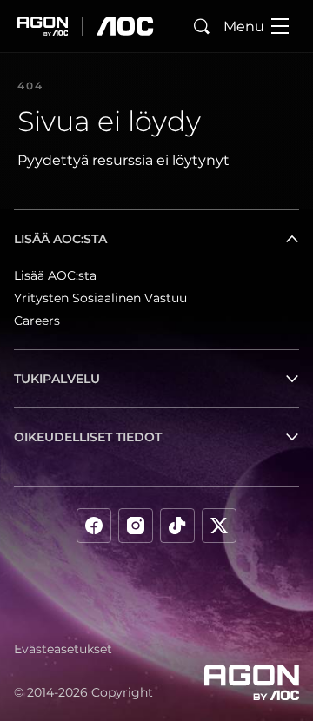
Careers (37, 320)
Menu (243, 26)
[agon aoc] (85, 26)
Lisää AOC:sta (55, 275)
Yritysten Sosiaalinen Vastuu (100, 298)
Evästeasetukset (63, 649)
